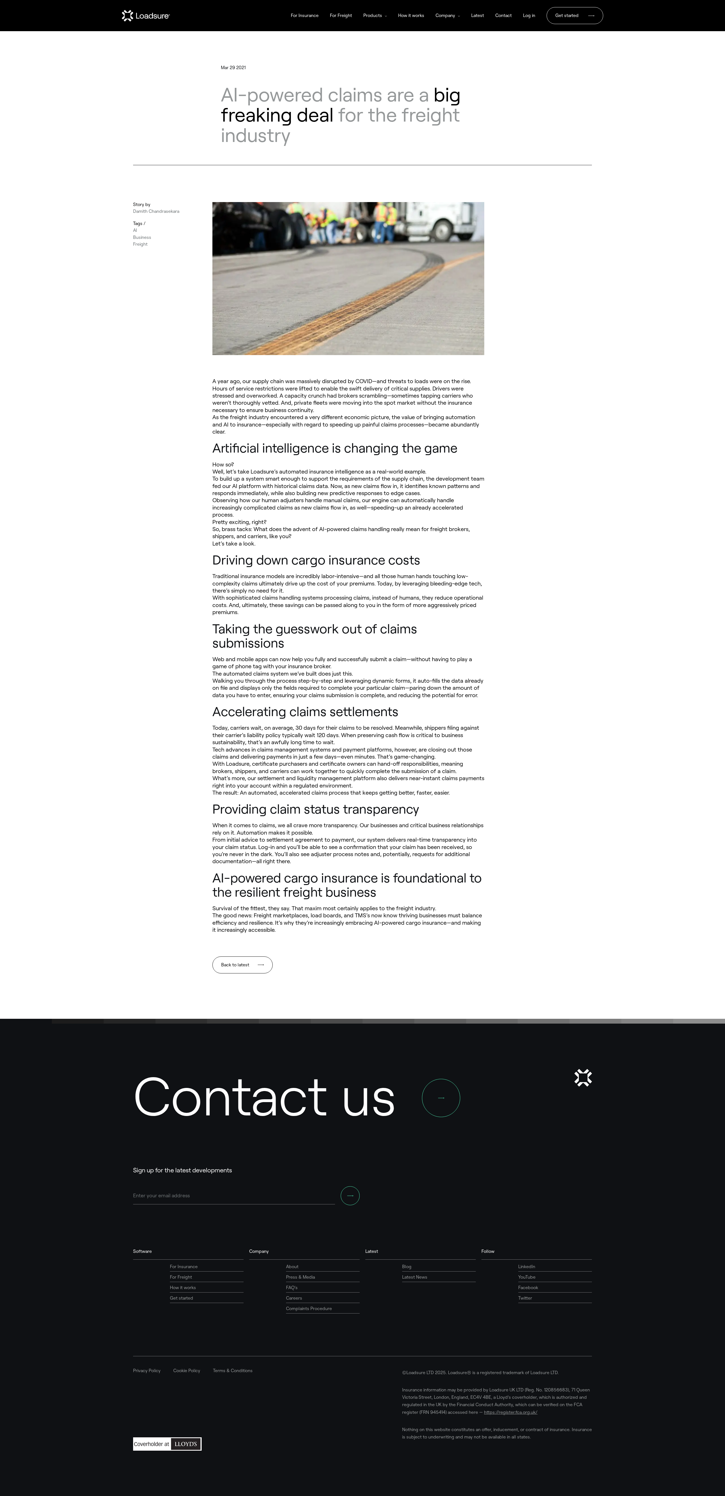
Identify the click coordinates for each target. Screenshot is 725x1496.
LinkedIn (526, 1266)
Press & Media (300, 1277)
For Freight (341, 15)
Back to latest (235, 964)
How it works (411, 15)
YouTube (527, 1277)
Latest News (414, 1277)
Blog (406, 1266)
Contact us (264, 1096)
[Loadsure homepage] (146, 12)
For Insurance (305, 15)
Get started (567, 15)
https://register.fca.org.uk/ (511, 1412)
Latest (477, 15)
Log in (529, 15)
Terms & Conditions (233, 1370)
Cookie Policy (186, 1370)
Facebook (528, 1287)
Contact (503, 15)
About (292, 1266)
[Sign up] (350, 1195)
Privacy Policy (147, 1370)
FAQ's (292, 1287)
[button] (375, 15)
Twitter (525, 1298)
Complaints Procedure (309, 1308)
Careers (294, 1298)
